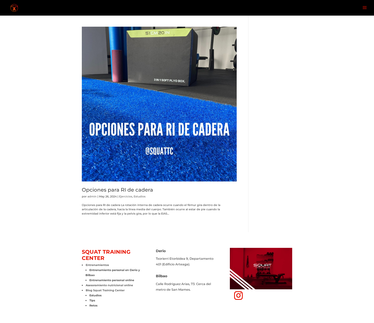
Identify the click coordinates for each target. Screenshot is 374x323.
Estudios (140, 196)
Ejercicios (125, 196)
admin (92, 196)
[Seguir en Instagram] (238, 295)
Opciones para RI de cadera (117, 190)
